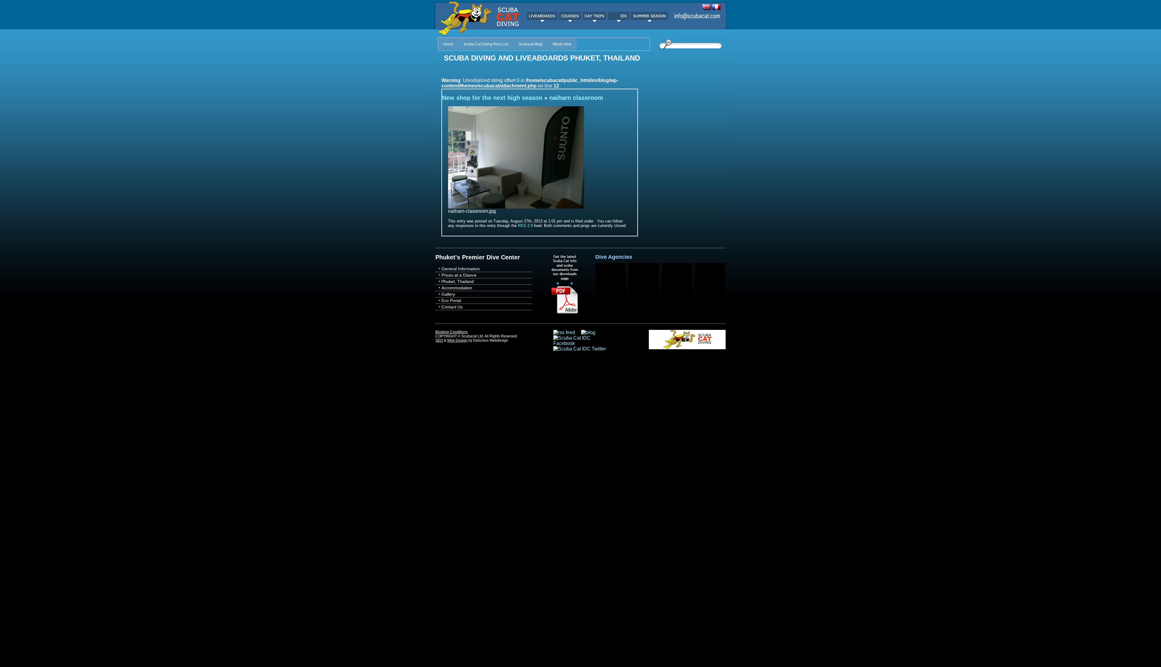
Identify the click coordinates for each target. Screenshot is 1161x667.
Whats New (562, 44)
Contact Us (452, 306)
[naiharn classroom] (516, 206)
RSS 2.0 (525, 225)
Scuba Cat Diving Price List (485, 44)
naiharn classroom (576, 97)
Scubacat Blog (530, 44)
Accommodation (456, 287)
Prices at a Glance (458, 275)
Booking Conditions (451, 332)
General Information (460, 268)
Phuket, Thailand (457, 281)
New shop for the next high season (492, 97)
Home (448, 44)
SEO (439, 340)
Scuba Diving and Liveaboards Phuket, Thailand (542, 58)
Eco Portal (451, 300)
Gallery (448, 294)
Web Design (457, 340)
